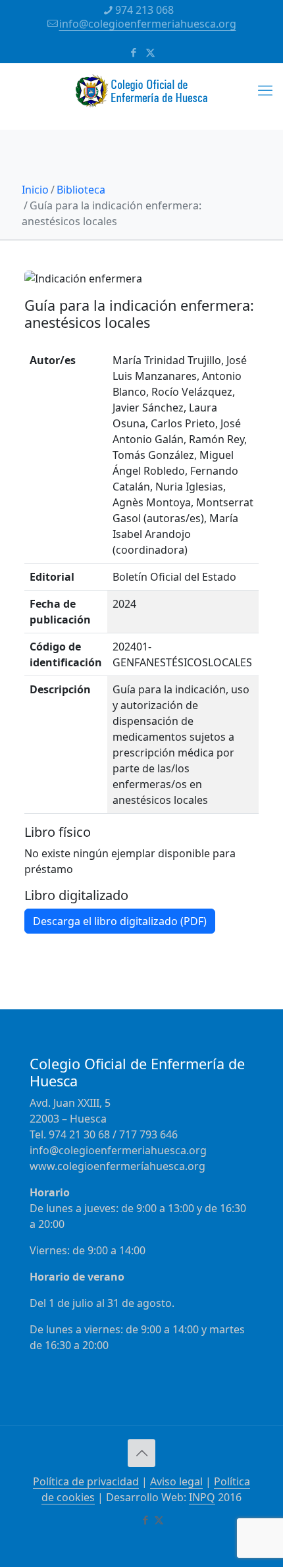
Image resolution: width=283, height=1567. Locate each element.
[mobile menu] (265, 89)
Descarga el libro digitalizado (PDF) (120, 921)
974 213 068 (144, 10)
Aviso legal (176, 1481)
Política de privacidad (86, 1481)
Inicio (35, 189)
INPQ (202, 1497)
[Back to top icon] (141, 1453)
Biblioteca (81, 189)
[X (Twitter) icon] (150, 52)
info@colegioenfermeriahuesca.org (147, 23)
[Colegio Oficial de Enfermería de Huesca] (141, 96)
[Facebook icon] (134, 52)
